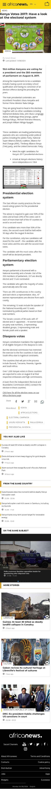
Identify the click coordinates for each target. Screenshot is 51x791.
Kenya (8, 51)
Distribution (6, 768)
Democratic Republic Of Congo (18, 710)
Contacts (5, 762)
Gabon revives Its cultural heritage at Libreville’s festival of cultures (24, 669)
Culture (7, 664)
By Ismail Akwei (9, 58)
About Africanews (9, 757)
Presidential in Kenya (19, 427)
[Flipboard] (38, 744)
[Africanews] (17, 4)
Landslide (8, 618)
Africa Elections (29, 413)
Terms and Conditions (40, 757)
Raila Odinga (36, 423)
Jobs (3, 774)
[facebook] (45, 744)
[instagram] (25, 749)
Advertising (44, 768)
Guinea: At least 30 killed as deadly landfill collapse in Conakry (23, 623)
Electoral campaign (19, 418)
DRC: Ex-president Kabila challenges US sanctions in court (24, 715)
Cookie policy (44, 762)
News (4, 11)
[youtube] (24, 744)
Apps (47, 774)
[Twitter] (31, 744)
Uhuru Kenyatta (17, 423)
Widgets (4, 780)
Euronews (45, 780)
